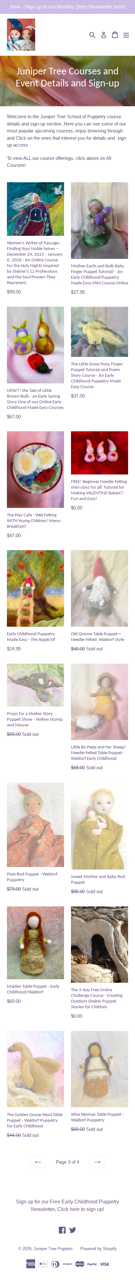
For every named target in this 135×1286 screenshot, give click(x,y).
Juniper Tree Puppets (53, 1248)
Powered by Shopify (98, 1248)
